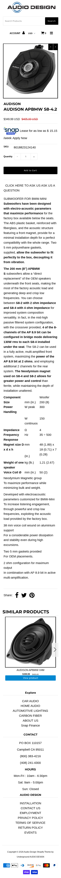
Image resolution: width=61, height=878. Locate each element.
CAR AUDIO (30, 701)
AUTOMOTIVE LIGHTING (30, 710)
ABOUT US (30, 720)
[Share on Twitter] (24, 595)
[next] (55, 650)
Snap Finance (30, 725)
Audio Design (30, 852)
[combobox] (31, 21)
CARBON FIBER (30, 715)
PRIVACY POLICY (30, 818)
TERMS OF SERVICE (30, 822)
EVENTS (30, 832)
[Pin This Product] (32, 595)
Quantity (8, 156)
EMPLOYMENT (30, 813)
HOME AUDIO (30, 706)
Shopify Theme (44, 852)
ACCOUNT (15, 33)
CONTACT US (30, 808)
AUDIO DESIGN (36, 857)
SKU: (6, 146)
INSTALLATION (30, 803)
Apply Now (20, 138)
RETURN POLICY (30, 827)
